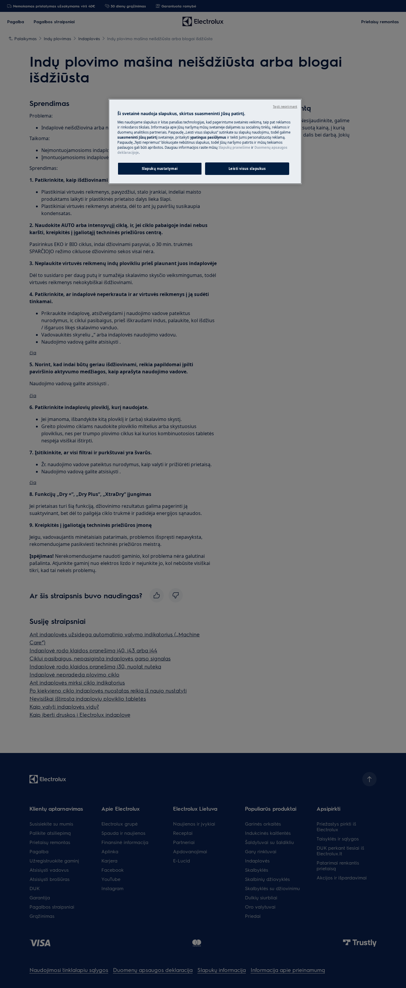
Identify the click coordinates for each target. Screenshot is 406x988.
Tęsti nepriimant (285, 106)
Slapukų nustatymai (160, 168)
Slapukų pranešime (234, 147)
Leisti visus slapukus (247, 168)
